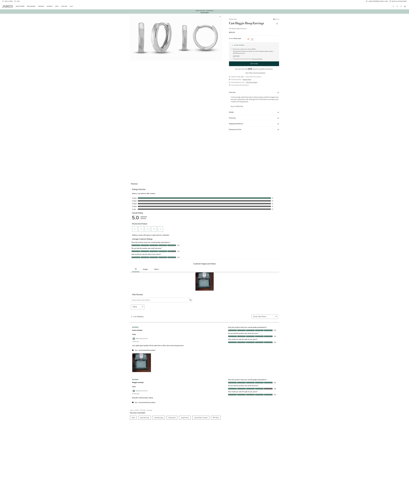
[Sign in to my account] (401, 6)
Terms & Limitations (257, 59)
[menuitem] (20, 6)
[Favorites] (397, 6)
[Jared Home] (7, 6)
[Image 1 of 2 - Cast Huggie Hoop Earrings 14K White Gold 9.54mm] (153, 37)
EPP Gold (216, 417)
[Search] (393, 6)
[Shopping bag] (405, 6)
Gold (133, 417)
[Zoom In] (220, 16)
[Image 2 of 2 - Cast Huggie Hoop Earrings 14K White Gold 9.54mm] (199, 37)
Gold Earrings (158, 417)
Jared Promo (185, 417)
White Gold (171, 417)
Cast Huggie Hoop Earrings (246, 23)
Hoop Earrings (144, 417)
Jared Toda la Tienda (200, 417)
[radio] (248, 38)
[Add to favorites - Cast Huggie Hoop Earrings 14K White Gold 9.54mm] (277, 23)
